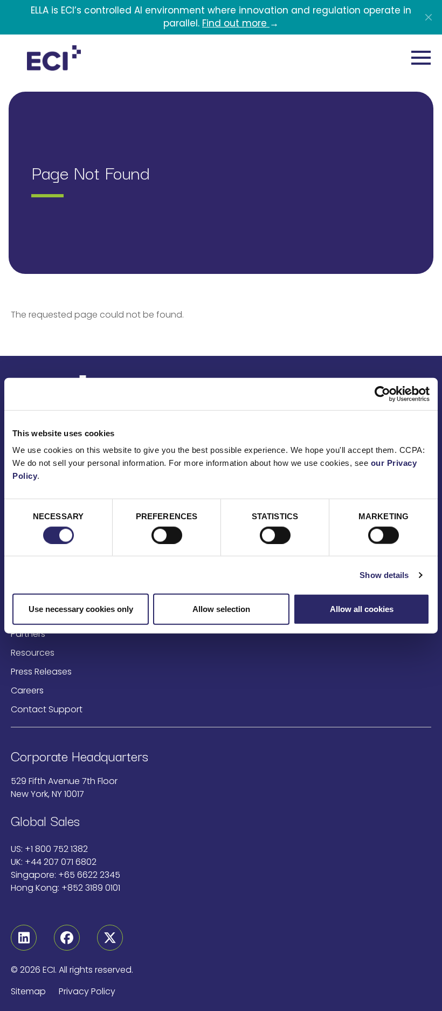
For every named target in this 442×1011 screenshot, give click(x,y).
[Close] (428, 17)
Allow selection (221, 609)
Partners (28, 634)
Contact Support (46, 709)
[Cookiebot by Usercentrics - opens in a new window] (382, 394)
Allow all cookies (361, 609)
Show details (384, 574)
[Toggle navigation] (421, 58)
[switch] (166, 535)
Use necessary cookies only (81, 609)
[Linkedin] (24, 938)
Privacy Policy (87, 991)
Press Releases (41, 671)
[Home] (54, 58)
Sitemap (28, 991)
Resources (32, 653)
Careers (27, 690)
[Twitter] (110, 938)
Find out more (236, 23)
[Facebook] (67, 938)
